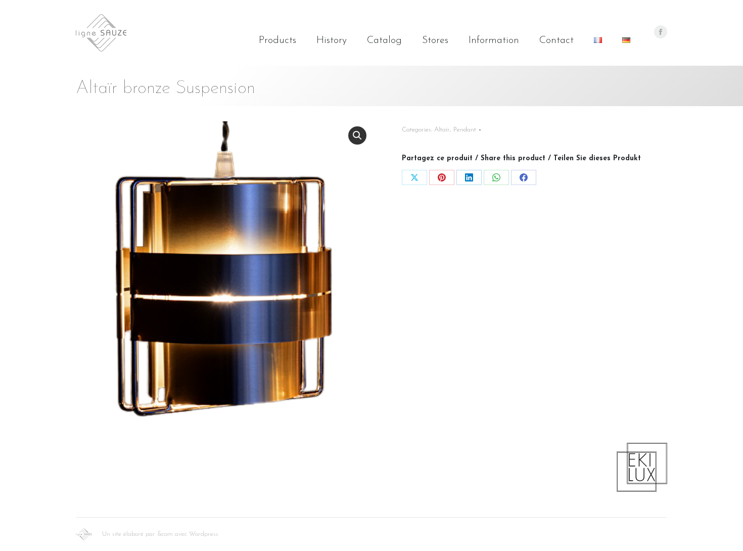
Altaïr (442, 129)
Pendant (464, 129)
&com (165, 534)
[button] (357, 135)
